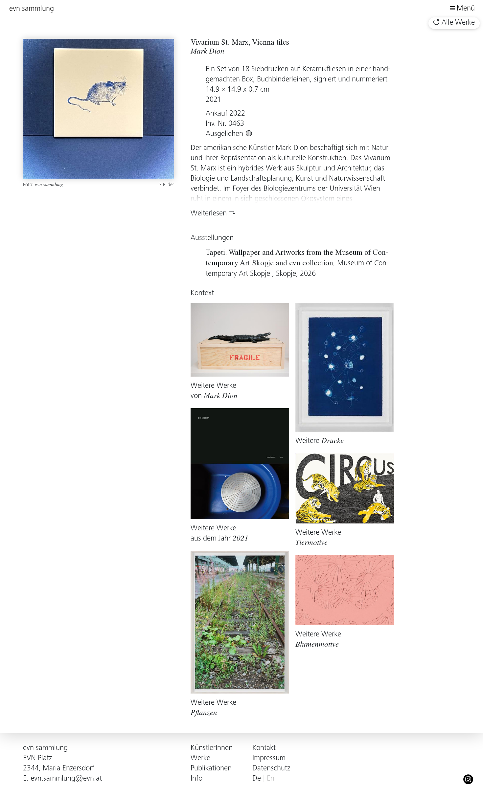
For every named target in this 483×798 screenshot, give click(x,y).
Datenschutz (271, 768)
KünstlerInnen (212, 748)
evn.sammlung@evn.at (66, 779)
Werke (200, 758)
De (256, 779)
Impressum (269, 758)
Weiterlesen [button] (209, 213)
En (270, 779)
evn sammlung (31, 9)
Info (196, 779)
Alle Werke (458, 23)
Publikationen (211, 768)
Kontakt (264, 748)
